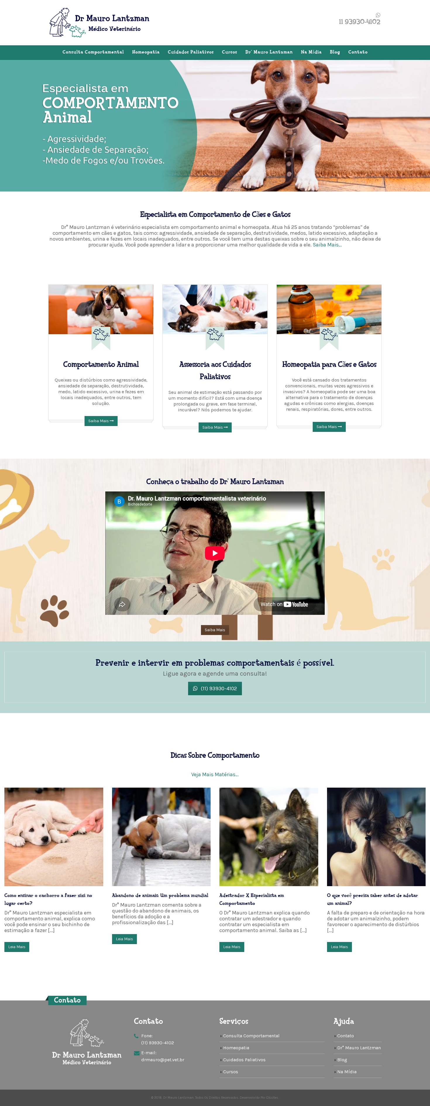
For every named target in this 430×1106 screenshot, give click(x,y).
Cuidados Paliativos (191, 52)
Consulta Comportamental (93, 52)
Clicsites (272, 1098)
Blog (335, 52)
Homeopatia (146, 52)
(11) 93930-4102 (218, 688)
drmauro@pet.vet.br (162, 1059)
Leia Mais (16, 946)
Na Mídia (311, 52)
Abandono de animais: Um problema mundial (160, 895)
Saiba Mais (99, 420)
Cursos (229, 52)
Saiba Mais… (327, 244)
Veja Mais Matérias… (215, 774)
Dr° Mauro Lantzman (269, 52)
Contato (358, 52)
